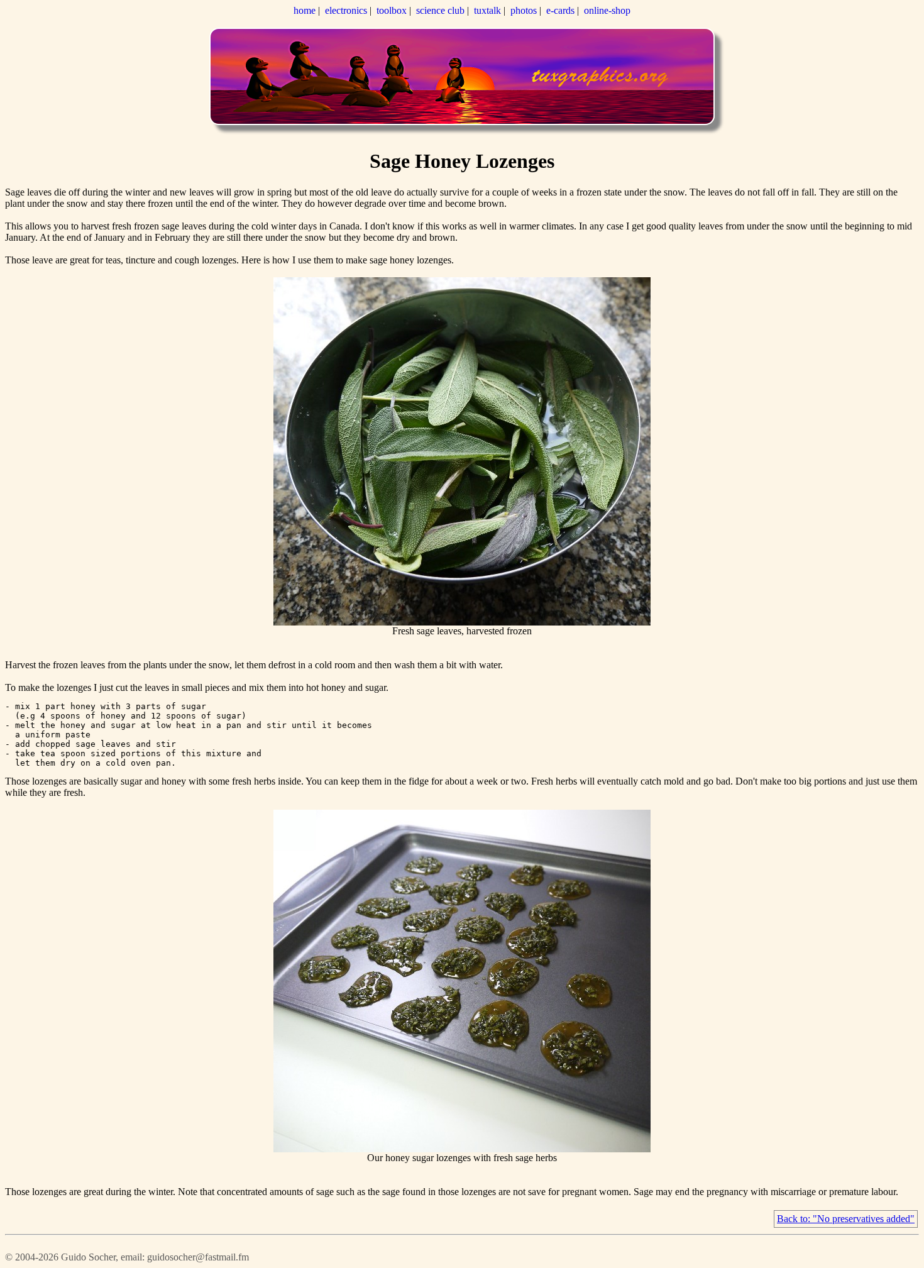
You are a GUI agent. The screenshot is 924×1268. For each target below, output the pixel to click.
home (305, 10)
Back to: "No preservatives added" (846, 1218)
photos (523, 10)
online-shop (607, 10)
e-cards (560, 10)
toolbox (392, 10)
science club (440, 10)
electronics (346, 10)
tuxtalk (487, 10)
